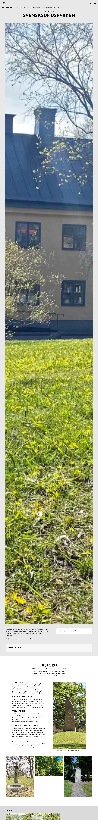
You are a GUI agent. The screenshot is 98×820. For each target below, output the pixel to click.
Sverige (16, 7)
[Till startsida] (4, 3)
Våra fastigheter (9, 7)
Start (3, 7)
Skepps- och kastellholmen (35, 7)
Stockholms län (23, 7)
